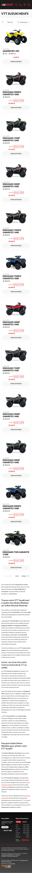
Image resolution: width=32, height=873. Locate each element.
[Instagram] (25, 840)
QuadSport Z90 (11, 51)
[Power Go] (16, 866)
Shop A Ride (12, 863)
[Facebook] (23, 840)
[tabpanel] (22, 830)
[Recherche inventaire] (16, 4)
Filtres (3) (10, 22)
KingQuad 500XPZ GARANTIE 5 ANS (12, 93)
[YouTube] (28, 840)
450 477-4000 (8, 830)
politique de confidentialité (7, 854)
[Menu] (29, 4)
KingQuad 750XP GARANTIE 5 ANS (11, 139)
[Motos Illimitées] (7, 4)
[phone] (20, 4)
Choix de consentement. (12, 856)
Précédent (9, 576)
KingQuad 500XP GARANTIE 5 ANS (11, 185)
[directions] (24, 4)
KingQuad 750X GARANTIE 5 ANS (16, 553)
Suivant (24, 576)
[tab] (18, 822)
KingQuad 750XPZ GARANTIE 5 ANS (12, 231)
